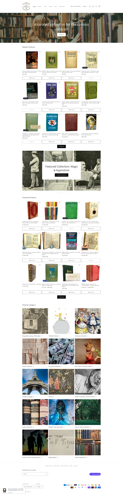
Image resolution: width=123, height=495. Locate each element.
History (51, 396)
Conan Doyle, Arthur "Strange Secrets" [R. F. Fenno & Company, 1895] (51, 102)
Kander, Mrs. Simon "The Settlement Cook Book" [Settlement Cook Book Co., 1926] (90, 72)
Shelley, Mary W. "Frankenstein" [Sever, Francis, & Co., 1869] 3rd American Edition (70, 134)
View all (62, 146)
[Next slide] (64, 192)
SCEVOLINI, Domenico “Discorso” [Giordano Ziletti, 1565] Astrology (31, 253)
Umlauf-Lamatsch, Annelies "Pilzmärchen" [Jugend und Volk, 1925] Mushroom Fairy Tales (71, 103)
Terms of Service (64, 465)
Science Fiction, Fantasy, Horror (31, 457)
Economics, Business (54, 366)
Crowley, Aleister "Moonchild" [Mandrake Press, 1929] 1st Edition (90, 134)
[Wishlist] (96, 6)
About (70, 465)
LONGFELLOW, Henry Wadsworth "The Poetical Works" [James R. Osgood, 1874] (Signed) (70, 285)
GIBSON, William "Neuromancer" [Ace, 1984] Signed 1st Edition (71, 253)
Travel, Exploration (80, 457)
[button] (40, 6)
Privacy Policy (56, 465)
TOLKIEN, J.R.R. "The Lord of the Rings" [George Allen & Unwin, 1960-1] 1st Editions (91, 222)
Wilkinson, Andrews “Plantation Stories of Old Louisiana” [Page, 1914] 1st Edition (51, 72)
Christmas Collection (81, 336)
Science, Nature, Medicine (82, 427)
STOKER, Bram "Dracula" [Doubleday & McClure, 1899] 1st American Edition (30, 222)
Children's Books (53, 336)
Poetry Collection (27, 427)
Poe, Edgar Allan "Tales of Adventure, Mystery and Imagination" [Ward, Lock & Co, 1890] (91, 102)
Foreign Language (27, 396)
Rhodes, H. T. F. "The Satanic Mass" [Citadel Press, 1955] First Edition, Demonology (51, 134)
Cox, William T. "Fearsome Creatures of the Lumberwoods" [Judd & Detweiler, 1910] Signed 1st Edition (31, 135)
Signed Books (52, 457)
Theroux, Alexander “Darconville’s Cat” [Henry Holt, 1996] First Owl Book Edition (31, 72)
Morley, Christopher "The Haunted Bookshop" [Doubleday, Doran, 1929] (71, 72)
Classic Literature (27, 366)
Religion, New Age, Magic (56, 427)
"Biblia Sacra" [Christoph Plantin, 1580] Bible (31, 284)
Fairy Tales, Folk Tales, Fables (83, 366)
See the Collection (61, 175)
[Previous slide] (58, 192)
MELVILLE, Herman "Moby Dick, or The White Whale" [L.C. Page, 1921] (51, 285)
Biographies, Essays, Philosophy (31, 336)
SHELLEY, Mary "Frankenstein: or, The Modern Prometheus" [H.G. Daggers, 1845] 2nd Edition (51, 253)
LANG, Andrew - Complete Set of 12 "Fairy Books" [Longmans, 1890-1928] (50, 222)
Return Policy (49, 465)
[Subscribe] (46, 474)
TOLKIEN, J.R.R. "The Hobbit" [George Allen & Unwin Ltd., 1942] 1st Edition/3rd (71, 222)
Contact (75, 465)
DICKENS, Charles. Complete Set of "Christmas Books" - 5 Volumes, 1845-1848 (90, 285)
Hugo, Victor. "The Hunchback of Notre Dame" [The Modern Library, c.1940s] (30, 102)
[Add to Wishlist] (39, 52)
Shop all (61, 34)
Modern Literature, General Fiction (85, 396)
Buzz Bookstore (28, 491)
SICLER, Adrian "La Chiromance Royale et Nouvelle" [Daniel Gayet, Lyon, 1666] (90, 253)
